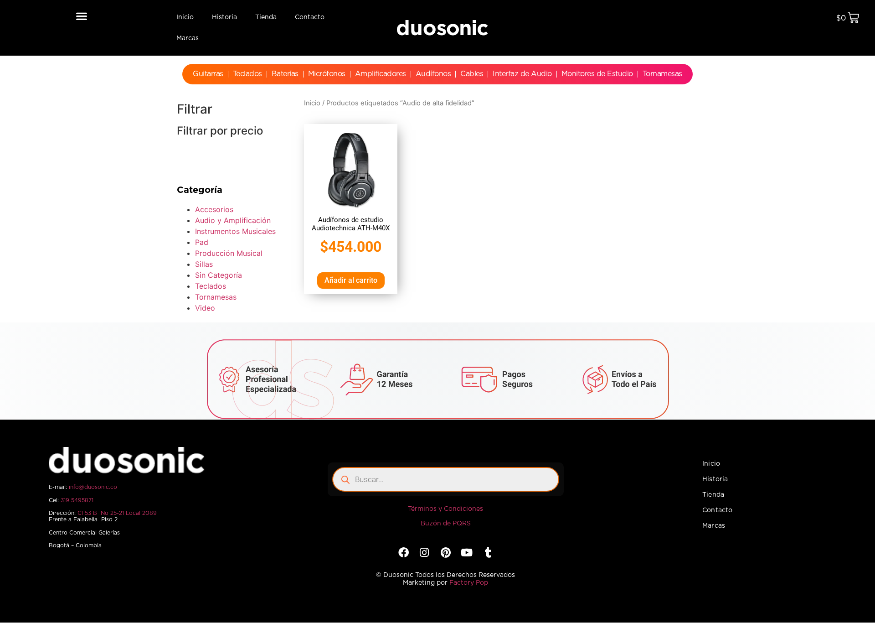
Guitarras (208, 74)
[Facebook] (403, 552)
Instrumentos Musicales (235, 231)
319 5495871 (77, 500)
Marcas (187, 38)
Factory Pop (468, 583)
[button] (81, 16)
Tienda (266, 17)
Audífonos (433, 74)
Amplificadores (380, 74)
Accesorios (214, 209)
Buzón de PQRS (446, 523)
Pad (201, 242)
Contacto (309, 17)
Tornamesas (662, 74)
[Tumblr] (488, 552)
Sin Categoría (218, 275)
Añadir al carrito (350, 280)
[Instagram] (424, 552)
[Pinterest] (445, 552)
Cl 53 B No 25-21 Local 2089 (117, 513)
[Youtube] (467, 552)
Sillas (204, 264)
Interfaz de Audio (522, 74)
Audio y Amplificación (233, 220)
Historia (224, 17)
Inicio (185, 17)
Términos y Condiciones (445, 509)
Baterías (285, 74)
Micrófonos (326, 74)
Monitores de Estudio (597, 74)
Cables (471, 74)
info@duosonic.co (93, 487)
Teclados (247, 74)
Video (205, 307)
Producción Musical (228, 253)
